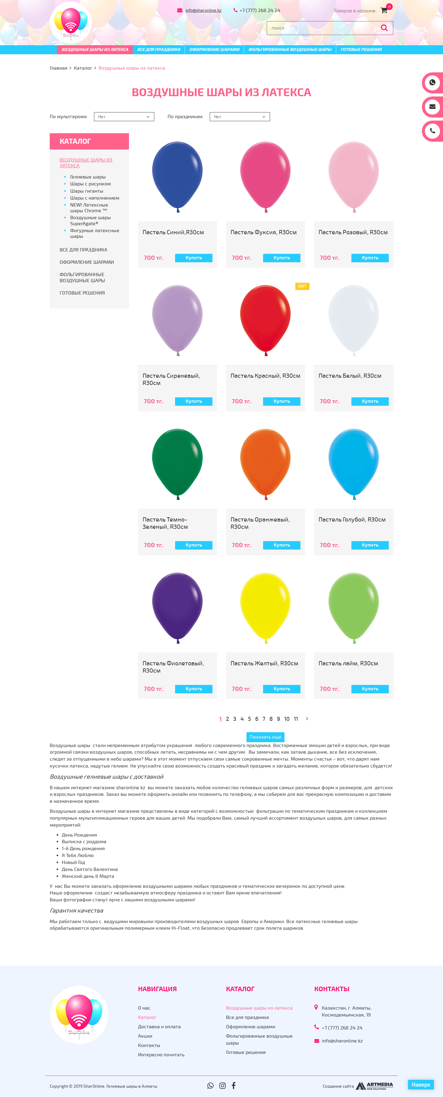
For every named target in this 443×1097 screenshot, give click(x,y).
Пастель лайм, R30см (348, 663)
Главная (59, 68)
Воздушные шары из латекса (94, 49)
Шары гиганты (86, 191)
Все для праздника (158, 49)
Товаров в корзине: (362, 11)
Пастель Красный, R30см (265, 376)
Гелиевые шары (88, 177)
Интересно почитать (161, 1055)
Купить (194, 258)
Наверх (421, 1084)
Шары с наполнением (94, 198)
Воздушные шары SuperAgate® (90, 220)
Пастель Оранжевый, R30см (260, 523)
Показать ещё (265, 737)
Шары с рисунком (90, 184)
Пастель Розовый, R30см (353, 232)
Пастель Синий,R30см (173, 232)
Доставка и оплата (159, 1027)
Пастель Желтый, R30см (264, 663)
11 (296, 719)
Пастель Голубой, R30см (352, 519)
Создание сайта (338, 1086)
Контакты (149, 1045)
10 (287, 719)
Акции (145, 1036)
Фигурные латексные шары (94, 233)
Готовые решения (361, 49)
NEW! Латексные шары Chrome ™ (89, 208)
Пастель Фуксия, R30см (264, 232)
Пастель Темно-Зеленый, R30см (165, 523)
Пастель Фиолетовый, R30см (173, 667)
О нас (144, 1008)
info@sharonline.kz (204, 10)
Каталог (83, 68)
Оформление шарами (214, 49)
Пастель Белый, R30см (350, 376)
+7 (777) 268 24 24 (260, 11)
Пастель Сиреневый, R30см (171, 379)
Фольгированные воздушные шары (289, 49)
